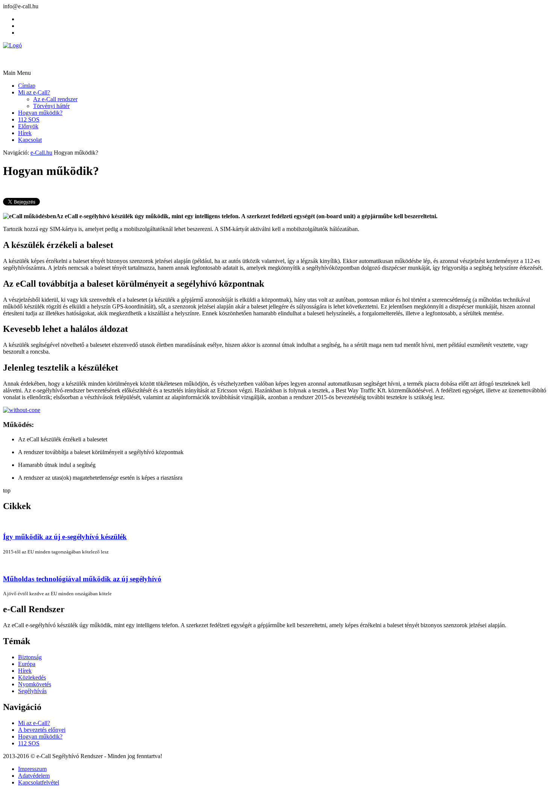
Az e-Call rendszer (55, 99)
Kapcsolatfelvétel (38, 782)
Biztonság (30, 657)
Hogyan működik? (40, 112)
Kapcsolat (30, 140)
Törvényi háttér (51, 106)
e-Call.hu (41, 152)
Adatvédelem (34, 775)
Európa (26, 664)
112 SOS (29, 119)
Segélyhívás (32, 691)
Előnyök (28, 126)
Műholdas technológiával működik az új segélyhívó (82, 579)
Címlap (26, 85)
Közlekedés (32, 677)
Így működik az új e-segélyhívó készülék (65, 537)
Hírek (25, 133)
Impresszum (32, 769)
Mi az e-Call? (34, 92)
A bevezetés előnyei (41, 730)
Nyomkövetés (34, 684)
